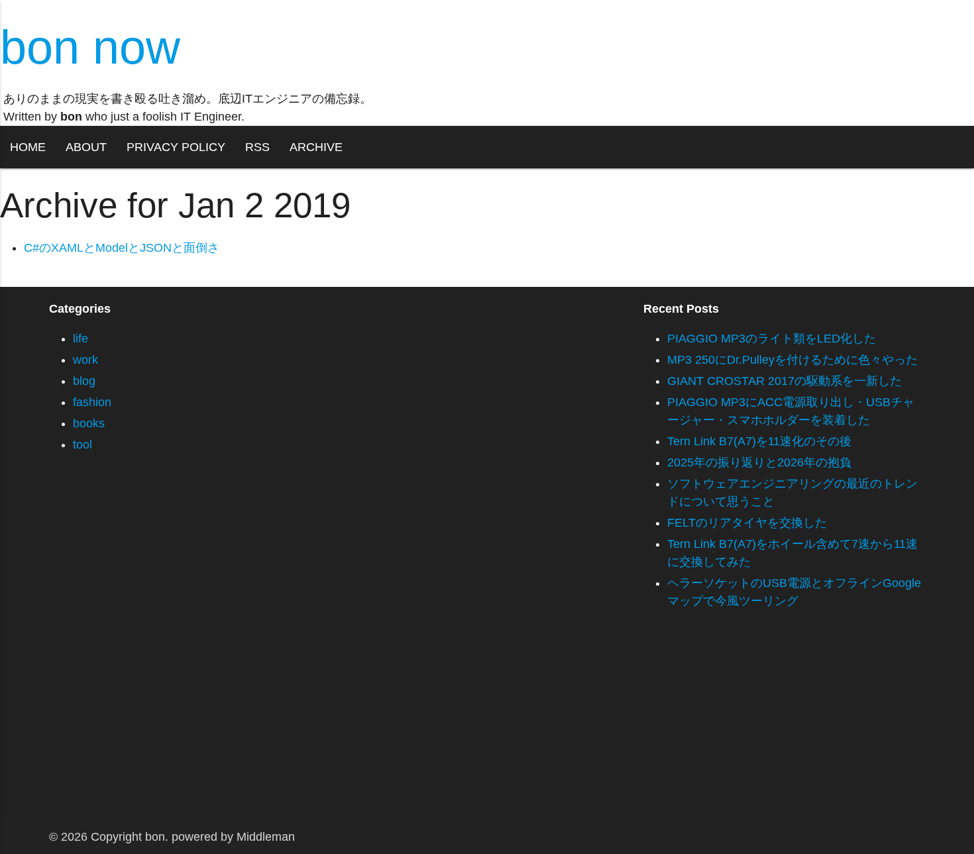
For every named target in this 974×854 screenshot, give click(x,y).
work (85, 359)
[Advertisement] (397, 728)
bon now (90, 47)
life (80, 338)
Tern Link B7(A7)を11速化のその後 (759, 441)
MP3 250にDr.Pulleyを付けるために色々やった (792, 359)
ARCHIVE (316, 147)
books (89, 423)
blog (84, 381)
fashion (92, 402)
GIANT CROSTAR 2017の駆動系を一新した (784, 381)
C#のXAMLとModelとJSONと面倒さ (121, 247)
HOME (28, 147)
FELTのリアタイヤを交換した (747, 522)
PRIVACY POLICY (176, 147)
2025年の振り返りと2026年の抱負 (759, 462)
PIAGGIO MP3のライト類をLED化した (771, 338)
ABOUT (86, 147)
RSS (257, 147)
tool (82, 444)
